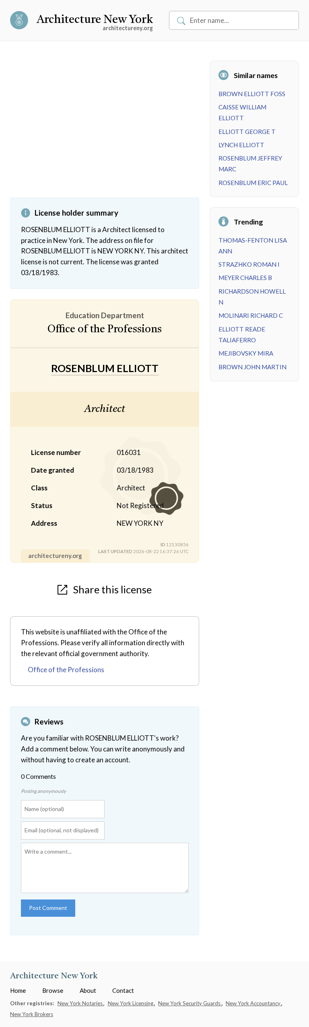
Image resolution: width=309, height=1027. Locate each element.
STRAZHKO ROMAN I (249, 264)
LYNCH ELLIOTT (241, 144)
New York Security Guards (190, 1003)
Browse (52, 990)
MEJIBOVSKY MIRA (245, 353)
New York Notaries (81, 1003)
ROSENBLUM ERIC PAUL (253, 182)
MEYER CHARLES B (245, 277)
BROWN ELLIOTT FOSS (251, 93)
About (88, 990)
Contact (123, 990)
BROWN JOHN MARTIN (252, 366)
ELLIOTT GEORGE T (247, 131)
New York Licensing (131, 1003)
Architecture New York (95, 20)
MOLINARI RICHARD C (250, 315)
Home (18, 990)
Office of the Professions (66, 669)
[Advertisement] (104, 129)
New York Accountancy (254, 1003)
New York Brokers (31, 1014)
